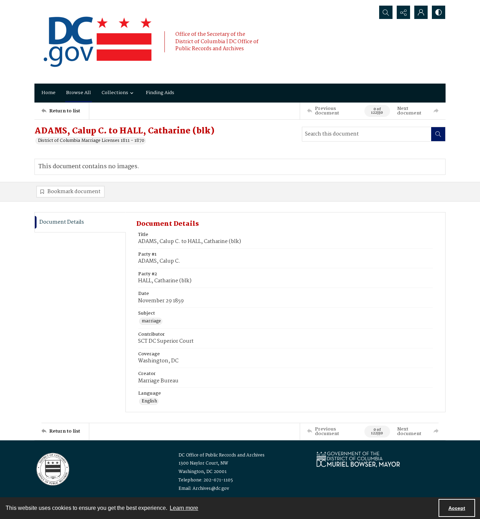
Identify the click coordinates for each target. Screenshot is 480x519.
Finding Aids (160, 93)
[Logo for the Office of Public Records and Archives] (52, 468)
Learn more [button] (184, 508)
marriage (151, 321)
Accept (456, 508)
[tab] (80, 222)
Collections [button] (115, 93)
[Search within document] (438, 134)
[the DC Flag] (97, 42)
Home (48, 93)
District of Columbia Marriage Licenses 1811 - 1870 (91, 140)
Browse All (78, 93)
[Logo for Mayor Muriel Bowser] (358, 459)
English (149, 401)
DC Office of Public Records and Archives (222, 455)
